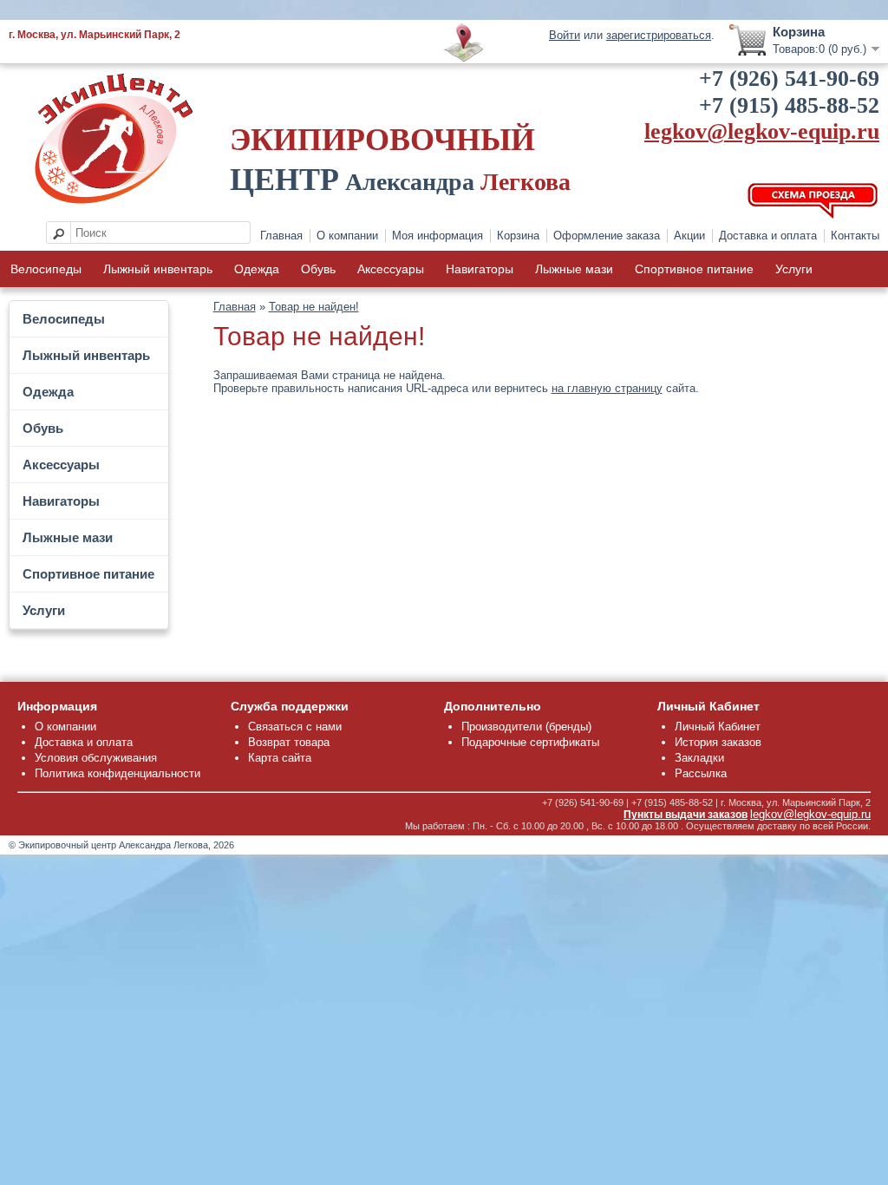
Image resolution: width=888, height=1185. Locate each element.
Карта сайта (279, 757)
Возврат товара (289, 742)
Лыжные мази (574, 269)
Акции (689, 235)
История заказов (718, 742)
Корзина (518, 235)
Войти (564, 35)
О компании (347, 235)
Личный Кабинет (718, 726)
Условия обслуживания (96, 757)
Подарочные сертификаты (530, 742)
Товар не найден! (314, 306)
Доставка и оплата (768, 235)
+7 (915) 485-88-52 (789, 105)
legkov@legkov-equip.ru (761, 131)
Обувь (318, 269)
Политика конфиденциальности (117, 773)
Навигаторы (479, 269)
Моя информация (437, 235)
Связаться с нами (295, 726)
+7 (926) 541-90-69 (789, 78)
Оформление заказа (606, 235)
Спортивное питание (694, 269)
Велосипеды (46, 269)
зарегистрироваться (658, 35)
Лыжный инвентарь (157, 269)
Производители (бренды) (526, 726)
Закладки (699, 757)
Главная (281, 235)
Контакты (855, 235)
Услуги (794, 269)
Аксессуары (390, 269)
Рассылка (701, 773)
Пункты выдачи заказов (686, 815)
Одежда (256, 269)
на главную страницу (607, 388)
